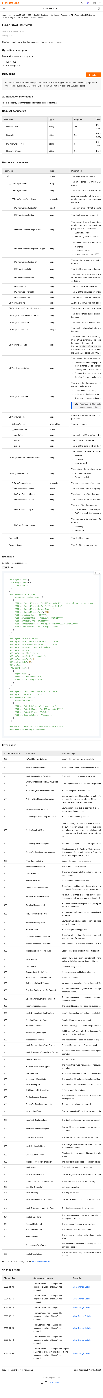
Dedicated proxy (22, 17)
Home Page (6, 15)
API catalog (9, 17)
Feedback (55, 1382)
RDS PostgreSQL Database (38, 15)
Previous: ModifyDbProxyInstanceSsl (17, 1369)
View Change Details (82, 1286)
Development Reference (59, 15)
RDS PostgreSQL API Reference (83, 15)
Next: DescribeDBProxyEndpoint (87, 1369)
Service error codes (41, 1261)
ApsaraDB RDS (19, 15)
